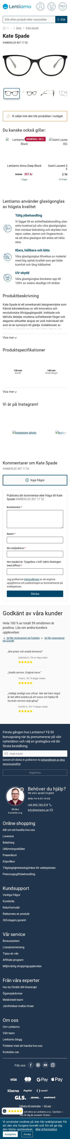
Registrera (35, 772)
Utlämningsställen (14, 849)
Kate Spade (32, 28)
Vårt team (9, 1033)
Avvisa (27, 1134)
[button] (12, 93)
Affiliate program (13, 960)
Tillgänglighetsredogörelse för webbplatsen (29, 868)
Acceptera (10, 1134)
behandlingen (31, 579)
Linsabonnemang (13, 947)
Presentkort (10, 855)
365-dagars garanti (14, 920)
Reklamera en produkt (16, 914)
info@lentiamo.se (38, 810)
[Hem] (4, 28)
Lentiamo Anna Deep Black (24, 165)
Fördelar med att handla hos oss (22, 1046)
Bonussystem (11, 941)
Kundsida (8, 901)
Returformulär (11, 908)
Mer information (46, 1129)
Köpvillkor (9, 861)
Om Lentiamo (11, 1027)
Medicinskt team (13, 1000)
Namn (11, 533)
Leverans (8, 836)
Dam (18, 28)
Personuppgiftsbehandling (19, 874)
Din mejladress (16, 548)
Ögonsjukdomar (12, 993)
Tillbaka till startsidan (30, 1106)
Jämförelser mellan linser (18, 1006)
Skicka (35, 594)
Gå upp (47, 1106)
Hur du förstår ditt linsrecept (20, 987)
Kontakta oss (11, 1052)
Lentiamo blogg (12, 1039)
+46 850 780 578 (38, 804)
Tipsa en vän (10, 954)
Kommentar (14, 507)
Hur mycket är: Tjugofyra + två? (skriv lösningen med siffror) (34, 563)
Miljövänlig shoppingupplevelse (22, 966)
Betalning (8, 842)
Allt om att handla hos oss (19, 830)
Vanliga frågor (11, 895)
